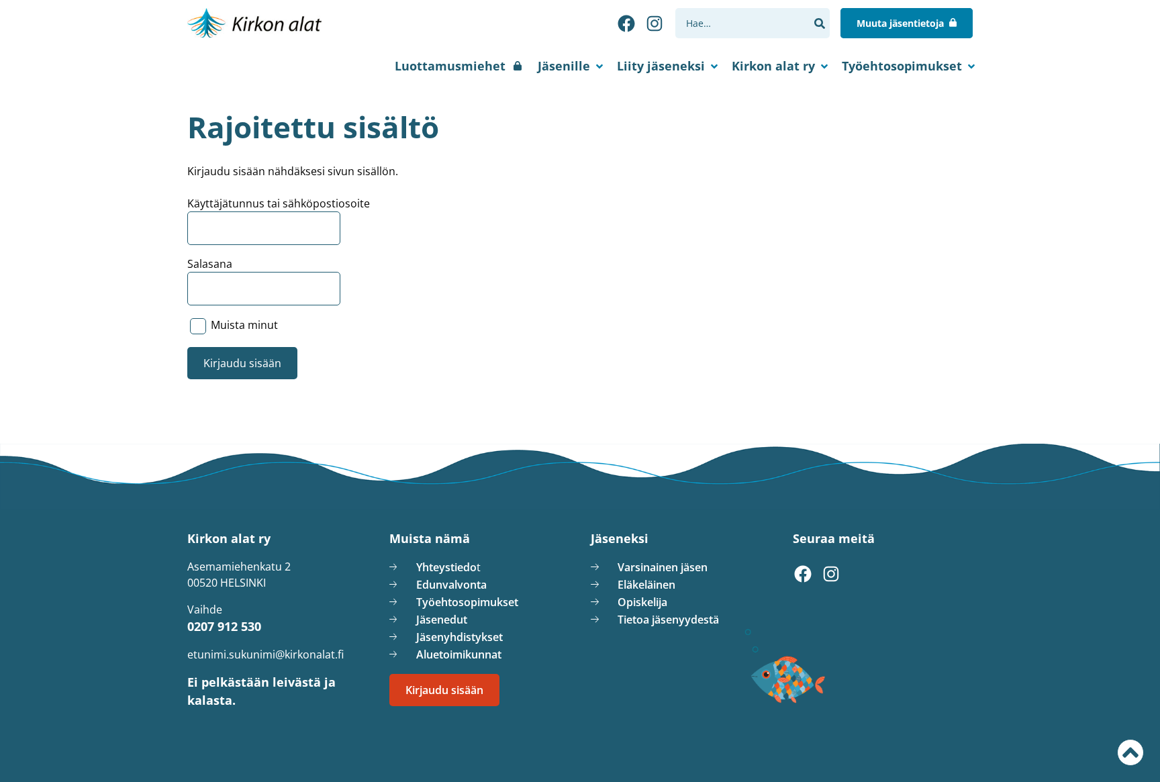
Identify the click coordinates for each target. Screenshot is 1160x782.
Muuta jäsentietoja (900, 23)
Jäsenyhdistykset (459, 637)
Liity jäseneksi (661, 66)
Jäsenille (564, 66)
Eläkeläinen (646, 584)
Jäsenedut (441, 619)
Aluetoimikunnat (458, 654)
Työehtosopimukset (902, 66)
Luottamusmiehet (450, 66)
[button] (819, 23)
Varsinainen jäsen (663, 567)
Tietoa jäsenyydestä (668, 619)
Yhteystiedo (446, 567)
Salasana (209, 263)
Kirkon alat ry (773, 66)
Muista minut (243, 325)
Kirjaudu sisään (444, 690)
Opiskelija (642, 602)
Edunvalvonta (451, 584)
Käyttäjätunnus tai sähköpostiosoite (278, 203)
